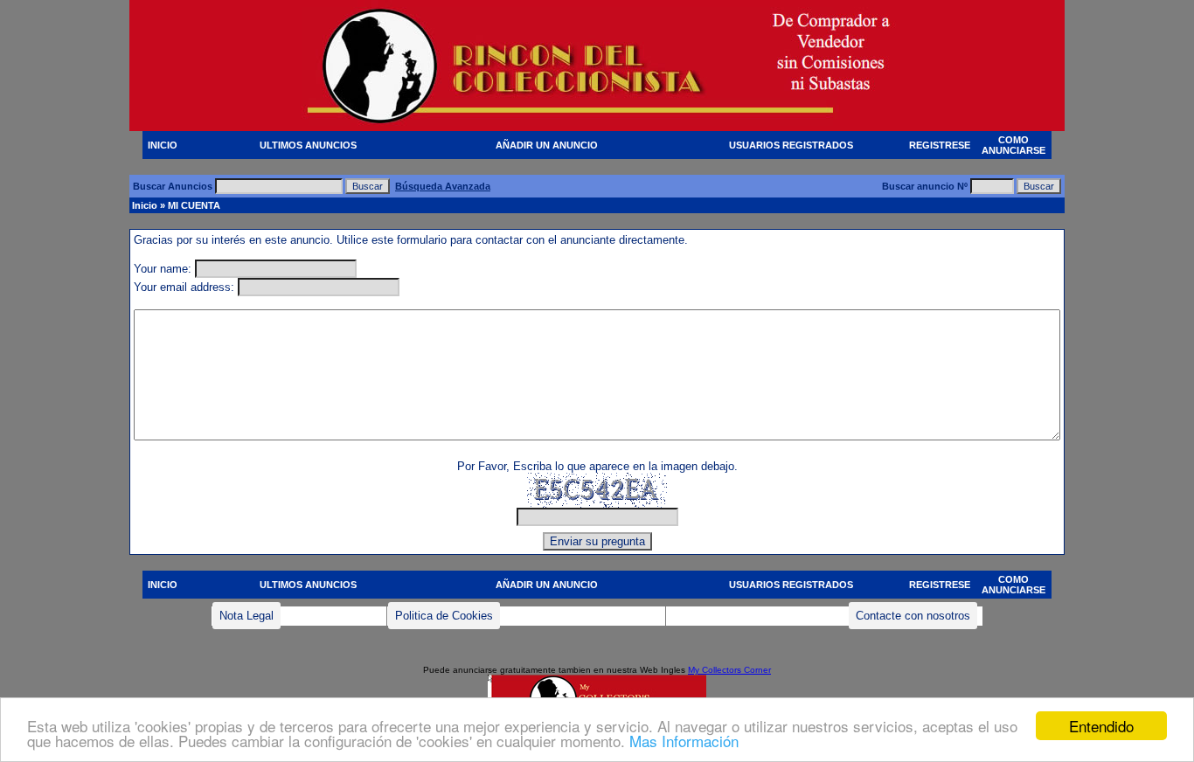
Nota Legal (246, 615)
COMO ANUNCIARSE (1013, 145)
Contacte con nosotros (913, 615)
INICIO (162, 145)
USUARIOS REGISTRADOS (791, 145)
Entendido (1101, 726)
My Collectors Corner (729, 670)
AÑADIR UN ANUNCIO (547, 145)
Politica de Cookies (444, 615)
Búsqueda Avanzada (442, 186)
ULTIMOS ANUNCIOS (308, 145)
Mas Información (684, 741)
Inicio (144, 205)
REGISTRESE (939, 145)
